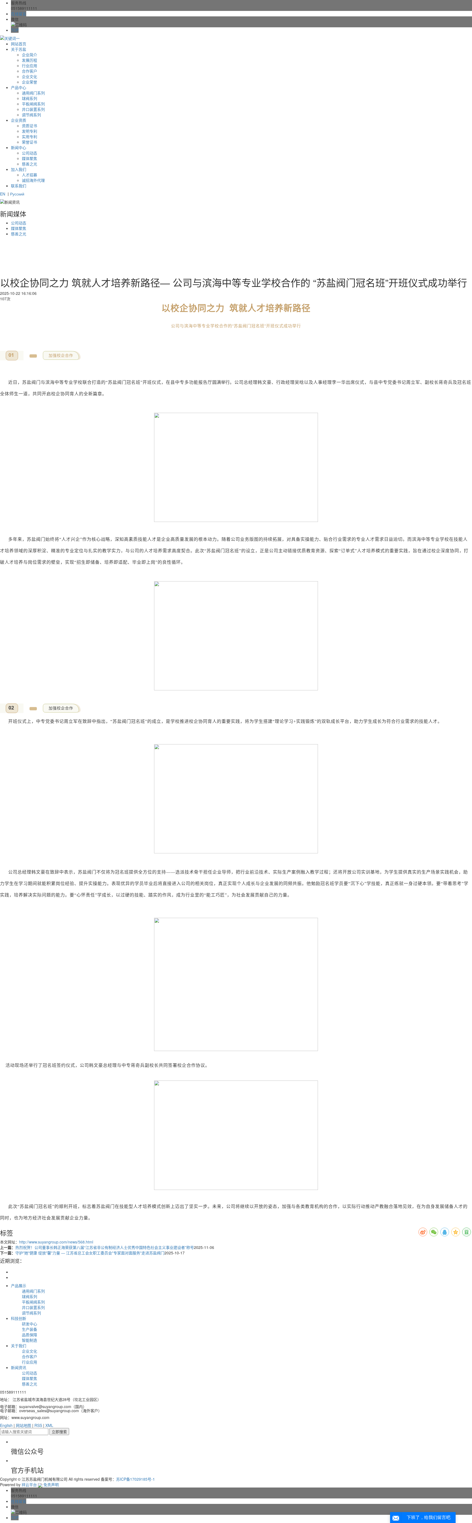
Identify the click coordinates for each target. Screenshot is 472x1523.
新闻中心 (18, 147)
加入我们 (18, 169)
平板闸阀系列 (33, 103)
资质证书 (29, 125)
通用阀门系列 (33, 93)
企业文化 (29, 76)
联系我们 (18, 185)
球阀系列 (29, 98)
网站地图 (23, 1425)
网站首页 (18, 43)
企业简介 (29, 54)
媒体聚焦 (29, 158)
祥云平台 (29, 1484)
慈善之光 (29, 164)
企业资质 (18, 120)
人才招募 (29, 174)
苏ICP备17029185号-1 (135, 1479)
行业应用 (29, 65)
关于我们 (18, 1345)
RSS (38, 1425)
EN (2, 194)
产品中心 (18, 87)
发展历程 (29, 60)
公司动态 (29, 153)
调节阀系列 (31, 114)
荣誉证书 (29, 142)
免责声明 (51, 1484)
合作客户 (29, 71)
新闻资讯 (18, 1367)
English (6, 1425)
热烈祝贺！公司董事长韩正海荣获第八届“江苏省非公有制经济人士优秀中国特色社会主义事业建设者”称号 (104, 1247)
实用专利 (29, 136)
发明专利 (29, 131)
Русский (17, 194)
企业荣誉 (29, 82)
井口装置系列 (33, 109)
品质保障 (29, 1334)
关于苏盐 (18, 49)
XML (49, 1425)
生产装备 (29, 1329)
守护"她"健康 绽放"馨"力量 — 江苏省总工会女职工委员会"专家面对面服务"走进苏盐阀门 (89, 1252)
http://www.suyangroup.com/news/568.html (56, 1242)
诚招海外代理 (33, 180)
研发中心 (29, 1323)
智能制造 (29, 1340)
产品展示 (18, 1285)
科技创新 (18, 1318)
